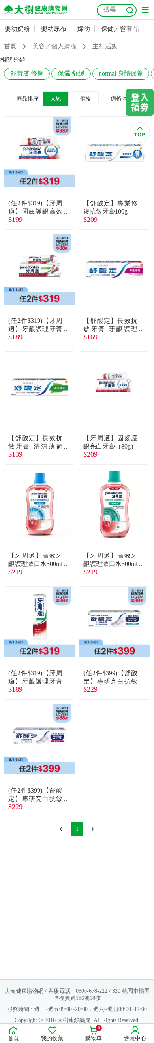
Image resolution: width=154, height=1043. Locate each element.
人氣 (55, 99)
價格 (85, 99)
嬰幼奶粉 (17, 28)
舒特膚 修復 (26, 73)
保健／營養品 (120, 28)
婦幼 (83, 28)
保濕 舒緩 (71, 73)
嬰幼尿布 (53, 28)
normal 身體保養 (121, 73)
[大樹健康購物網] (35, 9)
